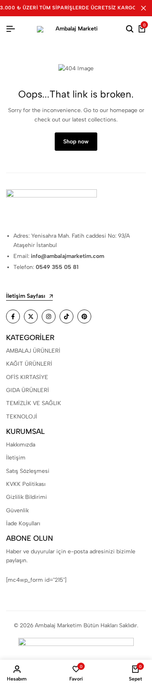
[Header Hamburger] (10, 29)
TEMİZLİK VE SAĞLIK (33, 403)
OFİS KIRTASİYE (27, 377)
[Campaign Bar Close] (143, 8)
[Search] (130, 29)
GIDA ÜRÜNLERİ (27, 390)
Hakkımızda (20, 444)
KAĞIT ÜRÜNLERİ (29, 363)
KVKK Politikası (25, 484)
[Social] (13, 316)
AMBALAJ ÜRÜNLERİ (33, 350)
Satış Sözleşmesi (27, 471)
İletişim (16, 457)
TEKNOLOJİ (21, 416)
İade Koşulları (23, 523)
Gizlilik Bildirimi (26, 497)
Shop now (76, 141)
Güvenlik (17, 510)
